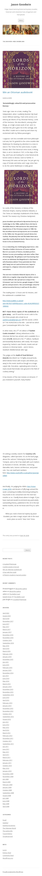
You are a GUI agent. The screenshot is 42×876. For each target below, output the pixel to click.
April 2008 (6, 806)
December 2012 (8, 708)
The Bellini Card (14, 594)
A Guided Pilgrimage (9, 564)
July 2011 (6, 747)
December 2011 (8, 738)
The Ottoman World (9, 828)
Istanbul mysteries (9, 825)
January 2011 (7, 763)
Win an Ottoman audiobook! (18, 92)
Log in (5, 850)
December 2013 (8, 689)
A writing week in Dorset (11, 567)
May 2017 (6, 627)
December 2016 (8, 635)
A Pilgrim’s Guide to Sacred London (14, 575)
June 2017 (6, 624)
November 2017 (8, 621)
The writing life (8, 831)
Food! (4, 820)
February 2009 (7, 785)
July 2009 (6, 779)
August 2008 (7, 796)
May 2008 (6, 804)
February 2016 (7, 654)
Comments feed (8, 855)
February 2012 (7, 736)
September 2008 (8, 793)
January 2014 (7, 687)
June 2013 (6, 698)
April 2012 (6, 730)
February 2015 (7, 668)
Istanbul (5, 823)
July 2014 (6, 676)
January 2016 (7, 657)
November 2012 (8, 711)
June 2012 (6, 725)
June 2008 (6, 801)
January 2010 (7, 771)
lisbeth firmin (7, 597)
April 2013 (6, 700)
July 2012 (6, 722)
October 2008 (7, 790)
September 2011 (8, 744)
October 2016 (7, 640)
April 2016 (6, 648)
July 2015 (6, 662)
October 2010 (7, 766)
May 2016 (6, 646)
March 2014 (6, 684)
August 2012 (7, 719)
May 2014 (6, 681)
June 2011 (6, 749)
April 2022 (6, 613)
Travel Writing (7, 834)
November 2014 (8, 673)
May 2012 (6, 727)
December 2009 (8, 774)
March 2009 (6, 782)
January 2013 (7, 706)
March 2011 (6, 757)
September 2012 (8, 717)
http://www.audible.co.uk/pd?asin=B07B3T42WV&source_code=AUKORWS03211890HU (21, 303)
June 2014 (6, 678)
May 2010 (6, 768)
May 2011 (6, 752)
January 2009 (7, 787)
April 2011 (6, 755)
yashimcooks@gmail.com (12, 320)
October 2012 (7, 714)
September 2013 (8, 695)
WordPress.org (8, 858)
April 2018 (6, 619)
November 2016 (8, 638)
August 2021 (7, 616)
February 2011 (7, 760)
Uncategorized (8, 836)
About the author (21, 589)
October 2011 (7, 741)
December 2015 (8, 659)
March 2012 (6, 733)
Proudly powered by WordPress (13, 872)
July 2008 (6, 798)
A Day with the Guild (9, 572)
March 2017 (6, 629)
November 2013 (8, 692)
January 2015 (7, 670)
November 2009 (8, 776)
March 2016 (6, 651)
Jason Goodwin (21, 4)
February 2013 (7, 703)
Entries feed (7, 853)
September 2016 (8, 643)
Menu (21, 20)
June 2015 (6, 665)
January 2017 (7, 632)
